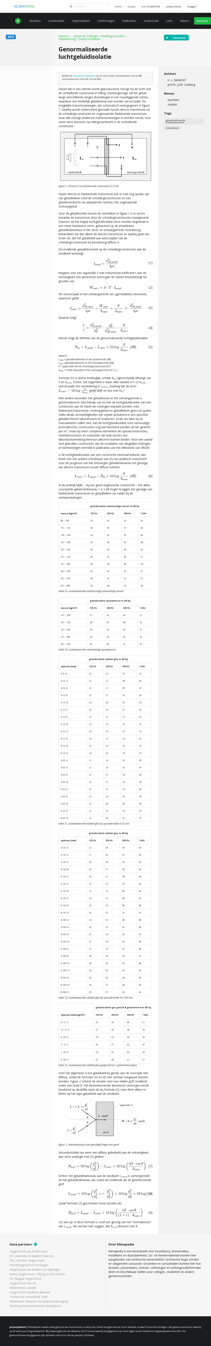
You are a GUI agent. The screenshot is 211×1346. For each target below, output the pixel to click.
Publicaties (129, 21)
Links (169, 21)
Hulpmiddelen (81, 21)
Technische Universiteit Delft (28, 1297)
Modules (35, 21)
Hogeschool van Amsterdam (28, 1251)
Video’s (184, 21)
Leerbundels (56, 21)
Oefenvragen (106, 21)
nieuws (131, 6)
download (179, 37)
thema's (64, 36)
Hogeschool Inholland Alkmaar (29, 1292)
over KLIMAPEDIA (150, 6)
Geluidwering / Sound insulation (79, 39)
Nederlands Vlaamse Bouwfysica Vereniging (38, 1301)
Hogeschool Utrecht (22, 1283)
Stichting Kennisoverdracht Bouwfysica (35, 1306)
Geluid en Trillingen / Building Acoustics (99, 36)
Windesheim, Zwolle (22, 1288)
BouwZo (202, 21)
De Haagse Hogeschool (25, 1279)
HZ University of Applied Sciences (31, 1256)
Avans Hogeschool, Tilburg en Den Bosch (37, 1274)
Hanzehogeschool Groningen (28, 1265)
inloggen (192, 6)
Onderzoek (151, 21)
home (118, 6)
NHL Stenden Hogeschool (26, 1260)
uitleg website (173, 6)
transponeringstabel (84, 75)
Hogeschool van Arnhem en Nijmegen (34, 1269)
